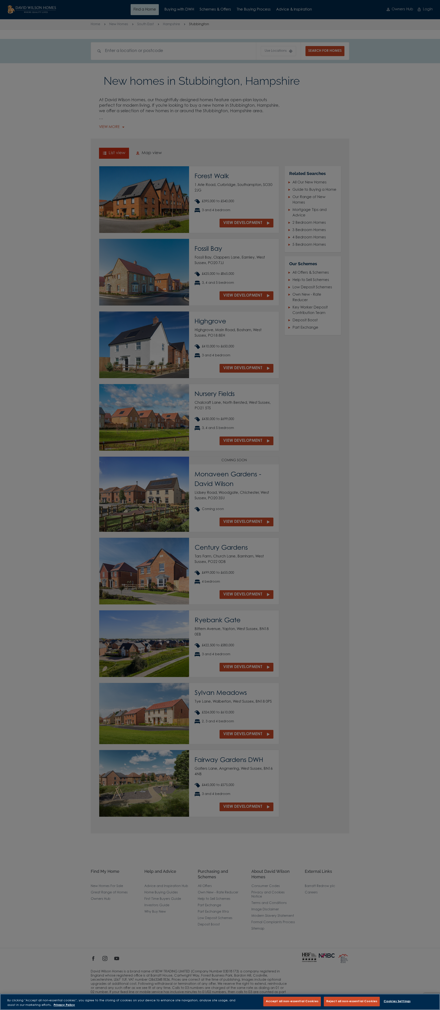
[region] (220, 1002)
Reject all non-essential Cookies (351, 1001)
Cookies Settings (397, 1001)
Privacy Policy (64, 1005)
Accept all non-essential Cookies (292, 1001)
